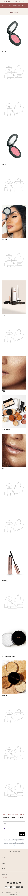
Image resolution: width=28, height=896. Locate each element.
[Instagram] (11, 883)
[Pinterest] (20, 883)
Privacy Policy (12, 845)
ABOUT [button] (4, 863)
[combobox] (5, 829)
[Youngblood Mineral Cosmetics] (14, 851)
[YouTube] (14, 883)
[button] (2, 5)
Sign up (22, 834)
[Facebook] (8, 883)
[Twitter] (17, 883)
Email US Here (5, 877)
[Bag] (25, 5)
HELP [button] (3, 868)
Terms (17, 845)
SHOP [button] (3, 857)
